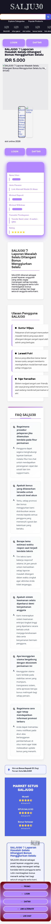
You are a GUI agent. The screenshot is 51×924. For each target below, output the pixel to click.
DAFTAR (37, 42)
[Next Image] (46, 87)
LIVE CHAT (27, 916)
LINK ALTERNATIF (27, 908)
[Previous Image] (5, 87)
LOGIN (13, 42)
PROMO (27, 886)
